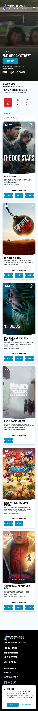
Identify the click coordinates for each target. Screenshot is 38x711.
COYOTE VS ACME (13, 258)
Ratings (7, 672)
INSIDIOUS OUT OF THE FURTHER (16, 338)
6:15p (29, 607)
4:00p (19, 195)
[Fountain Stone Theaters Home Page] (14, 7)
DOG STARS (10, 176)
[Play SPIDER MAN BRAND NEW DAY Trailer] (31, 534)
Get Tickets (10, 61)
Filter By (7, 113)
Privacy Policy (26, 704)
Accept (12, 704)
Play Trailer (20, 72)
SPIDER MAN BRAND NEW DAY (17, 587)
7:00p (29, 359)
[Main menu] (34, 7)
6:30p (29, 195)
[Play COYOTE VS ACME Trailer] (31, 206)
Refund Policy (11, 668)
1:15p (8, 607)
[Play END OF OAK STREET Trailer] (31, 369)
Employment (11, 652)
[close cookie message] (34, 688)
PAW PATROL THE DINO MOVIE (16, 503)
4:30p (19, 359)
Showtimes (10, 648)
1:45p (8, 195)
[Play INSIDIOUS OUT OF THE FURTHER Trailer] (31, 286)
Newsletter (11, 657)
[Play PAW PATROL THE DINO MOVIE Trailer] (31, 451)
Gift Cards (10, 661)
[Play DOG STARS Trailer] (31, 125)
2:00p (8, 359)
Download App (11, 677)
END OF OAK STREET (14, 421)
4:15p (19, 275)
